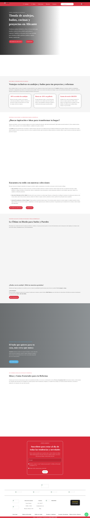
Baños (34, 4)
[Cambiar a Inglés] (83, 4)
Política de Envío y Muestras (75, 514)
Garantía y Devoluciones (63, 514)
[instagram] (56, 503)
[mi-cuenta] (78, 4)
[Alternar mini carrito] (75, 4)
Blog (40, 508)
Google (76, 503)
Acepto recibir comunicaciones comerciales (38, 468)
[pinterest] (59, 503)
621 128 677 (40, 503)
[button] (86, 514)
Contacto (54, 4)
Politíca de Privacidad (26, 514)
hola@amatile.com (40, 505)
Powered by (84, 516)
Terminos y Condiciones (51, 514)
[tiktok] (53, 503)
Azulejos (26, 4)
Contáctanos (30, 41)
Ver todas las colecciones (16, 41)
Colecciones (40, 4)
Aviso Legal (15, 514)
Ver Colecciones (14, 361)
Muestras (48, 4)
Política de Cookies (38, 514)
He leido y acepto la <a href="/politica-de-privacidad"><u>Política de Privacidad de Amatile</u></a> (45, 464)
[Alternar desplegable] (23, 4)
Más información (14, 297)
